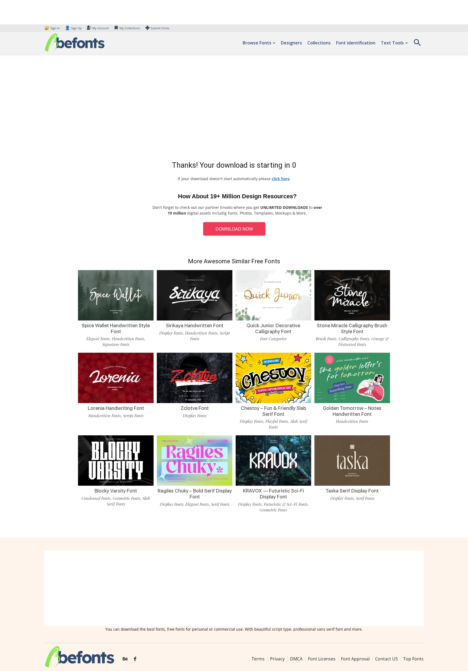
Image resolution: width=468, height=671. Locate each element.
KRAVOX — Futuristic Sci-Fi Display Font (273, 494)
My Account (100, 28)
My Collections (129, 28)
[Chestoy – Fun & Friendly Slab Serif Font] (273, 377)
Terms (258, 658)
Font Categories (273, 338)
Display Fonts (171, 333)
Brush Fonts (326, 338)
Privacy (277, 658)
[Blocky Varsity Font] (116, 460)
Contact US (386, 658)
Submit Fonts (160, 28)
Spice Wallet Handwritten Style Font (116, 328)
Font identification (355, 43)
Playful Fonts (276, 421)
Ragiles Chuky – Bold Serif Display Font (195, 494)
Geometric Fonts (126, 498)
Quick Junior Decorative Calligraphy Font (273, 328)
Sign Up (73, 28)
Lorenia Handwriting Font (116, 408)
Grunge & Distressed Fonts (363, 341)
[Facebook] (135, 659)
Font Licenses (322, 658)
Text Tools (392, 43)
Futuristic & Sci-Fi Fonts (286, 504)
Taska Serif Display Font (352, 491)
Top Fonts (413, 658)
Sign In (52, 28)
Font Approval (355, 658)
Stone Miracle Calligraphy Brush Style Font (352, 328)
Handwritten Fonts (128, 338)
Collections (319, 43)
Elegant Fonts (98, 338)
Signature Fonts (115, 344)
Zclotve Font (195, 408)
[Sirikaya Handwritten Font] (194, 294)
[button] (417, 44)
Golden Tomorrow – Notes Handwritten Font (352, 411)
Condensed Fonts (96, 498)
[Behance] (125, 659)
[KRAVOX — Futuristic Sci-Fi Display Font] (273, 460)
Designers (291, 43)
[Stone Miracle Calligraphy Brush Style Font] (352, 294)
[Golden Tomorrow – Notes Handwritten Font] (352, 377)
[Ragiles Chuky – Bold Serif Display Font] (194, 460)
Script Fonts (133, 415)
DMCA (296, 658)
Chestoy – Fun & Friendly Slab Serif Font (273, 411)
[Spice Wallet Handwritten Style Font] (116, 294)
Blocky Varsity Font (116, 491)
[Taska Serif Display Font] (352, 460)
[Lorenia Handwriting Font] (116, 377)
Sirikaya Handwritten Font (194, 325)
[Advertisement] (234, 108)
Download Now (234, 229)
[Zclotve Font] (194, 377)
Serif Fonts (220, 504)
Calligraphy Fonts (354, 338)
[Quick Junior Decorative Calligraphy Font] (273, 294)
